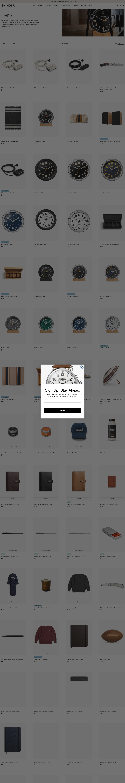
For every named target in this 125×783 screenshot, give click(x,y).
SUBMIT (63, 410)
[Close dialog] (82, 366)
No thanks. (62, 415)
